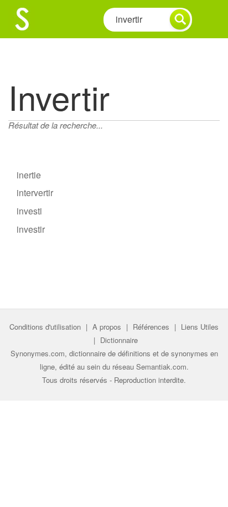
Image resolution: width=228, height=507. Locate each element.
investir (31, 229)
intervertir (35, 192)
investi (29, 210)
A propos (106, 326)
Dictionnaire (119, 340)
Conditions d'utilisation (45, 326)
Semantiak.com (161, 366)
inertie (29, 174)
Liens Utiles (200, 326)
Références (151, 326)
